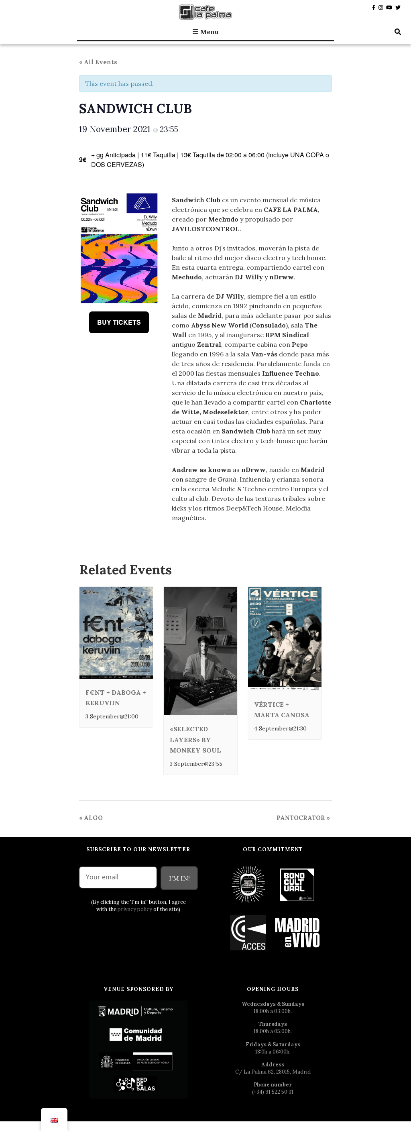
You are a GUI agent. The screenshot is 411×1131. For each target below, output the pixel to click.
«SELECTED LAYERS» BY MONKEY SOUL (195, 739)
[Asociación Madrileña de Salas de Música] (297, 932)
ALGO (91, 818)
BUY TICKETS (119, 322)
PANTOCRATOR (303, 818)
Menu (209, 32)
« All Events (98, 62)
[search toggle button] (398, 32)
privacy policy (135, 909)
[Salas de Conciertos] (248, 932)
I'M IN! (179, 878)
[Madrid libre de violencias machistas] (248, 884)
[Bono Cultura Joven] (297, 884)
